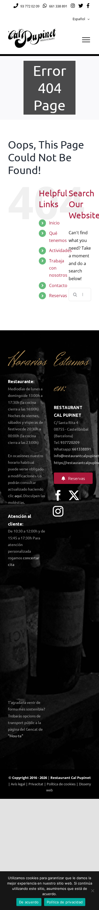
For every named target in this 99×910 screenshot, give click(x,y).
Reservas (58, 295)
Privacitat (36, 784)
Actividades (60, 250)
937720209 (69, 442)
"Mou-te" (15, 735)
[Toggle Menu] (86, 39)
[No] (92, 890)
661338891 (81, 449)
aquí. (18, 495)
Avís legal (18, 784)
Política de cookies (61, 784)
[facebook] (58, 495)
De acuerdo (29, 902)
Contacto (58, 285)
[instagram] (58, 511)
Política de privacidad (65, 902)
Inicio (54, 223)
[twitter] (74, 495)
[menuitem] (81, 19)
